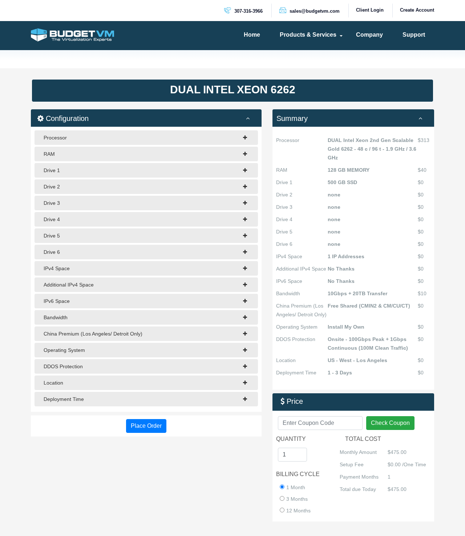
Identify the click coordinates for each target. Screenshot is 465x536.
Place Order (146, 426)
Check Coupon (390, 423)
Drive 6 (52, 252)
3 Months (297, 499)
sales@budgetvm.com (314, 11)
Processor (55, 138)
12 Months (298, 510)
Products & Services (308, 35)
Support (414, 35)
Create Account (417, 10)
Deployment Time (64, 399)
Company (369, 35)
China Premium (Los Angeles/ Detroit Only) (93, 334)
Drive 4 (52, 219)
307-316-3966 (248, 11)
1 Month (295, 487)
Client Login (370, 10)
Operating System (64, 350)
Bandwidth (56, 317)
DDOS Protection (63, 366)
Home (252, 35)
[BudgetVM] (72, 34)
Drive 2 (52, 187)
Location (53, 383)
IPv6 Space (57, 301)
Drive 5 (52, 236)
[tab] (353, 118)
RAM (49, 154)
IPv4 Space (57, 268)
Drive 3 (52, 203)
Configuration (66, 118)
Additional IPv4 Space (69, 285)
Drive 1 (52, 170)
